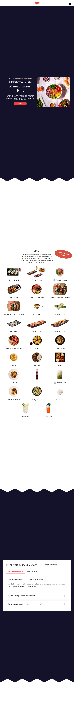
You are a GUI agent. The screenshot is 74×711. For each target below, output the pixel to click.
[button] (69, 3)
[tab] (15, 571)
